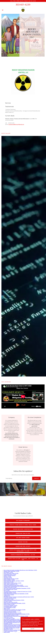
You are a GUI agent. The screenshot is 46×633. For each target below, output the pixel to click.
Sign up (36, 478)
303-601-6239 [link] (23, 4)
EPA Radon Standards (23, 520)
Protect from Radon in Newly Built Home (23, 524)
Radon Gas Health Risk (23, 533)
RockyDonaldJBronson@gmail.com (16, 124)
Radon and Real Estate (23, 546)
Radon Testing (23, 541)
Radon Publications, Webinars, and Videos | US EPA (23, 559)
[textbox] (18, 478)
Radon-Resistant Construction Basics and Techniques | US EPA (23, 550)
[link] (23, 10)
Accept (32, 628)
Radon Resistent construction (23, 529)
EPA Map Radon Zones (23, 537)
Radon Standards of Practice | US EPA (23, 554)
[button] (4, 10)
